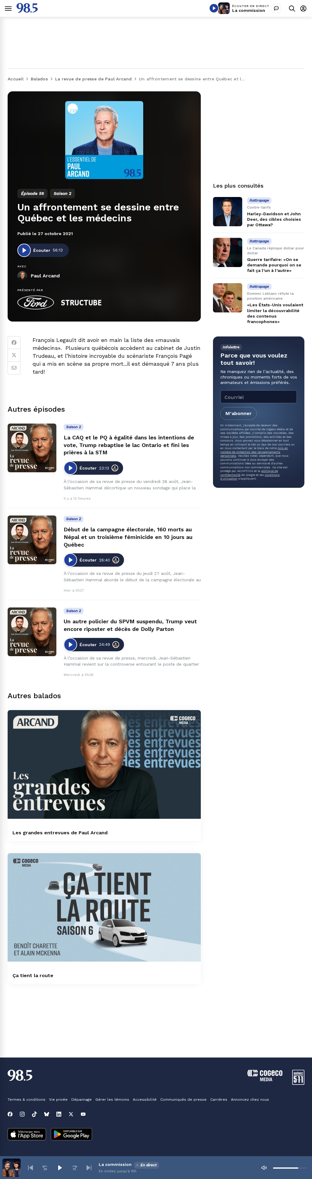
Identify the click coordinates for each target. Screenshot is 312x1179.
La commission (248, 10)
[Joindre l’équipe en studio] (276, 8)
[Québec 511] (298, 1083)
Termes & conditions (26, 1099)
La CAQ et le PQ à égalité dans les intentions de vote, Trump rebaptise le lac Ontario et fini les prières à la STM (129, 445)
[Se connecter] (303, 8)
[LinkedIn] (58, 1114)
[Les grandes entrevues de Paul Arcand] (104, 764)
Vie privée (58, 1099)
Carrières (218, 1099)
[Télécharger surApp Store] (27, 1135)
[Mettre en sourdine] (264, 1167)
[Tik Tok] (34, 1114)
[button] (30, 1168)
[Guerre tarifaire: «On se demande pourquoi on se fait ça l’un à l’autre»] (227, 252)
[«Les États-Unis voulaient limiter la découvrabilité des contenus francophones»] (227, 297)
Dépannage (81, 1099)
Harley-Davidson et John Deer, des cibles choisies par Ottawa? (274, 219)
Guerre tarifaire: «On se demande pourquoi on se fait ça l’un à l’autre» (274, 265)
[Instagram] (22, 1114)
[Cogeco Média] (264, 1079)
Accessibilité (145, 1099)
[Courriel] (14, 368)
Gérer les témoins (112, 1099)
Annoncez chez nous (250, 1099)
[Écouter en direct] (214, 8)
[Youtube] (83, 1114)
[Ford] (35, 303)
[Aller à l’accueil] (27, 11)
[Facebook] (14, 342)
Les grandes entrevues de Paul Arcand (60, 833)
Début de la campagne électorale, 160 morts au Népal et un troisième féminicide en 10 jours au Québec (128, 537)
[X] (71, 1114)
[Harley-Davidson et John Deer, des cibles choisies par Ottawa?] (227, 211)
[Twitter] (14, 355)
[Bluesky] (46, 1114)
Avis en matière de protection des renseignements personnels (254, 451)
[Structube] (81, 303)
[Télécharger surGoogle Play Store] (71, 1135)
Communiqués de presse (183, 1099)
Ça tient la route (32, 975)
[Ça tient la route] (104, 907)
